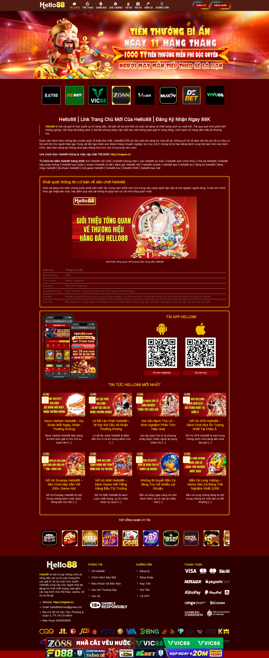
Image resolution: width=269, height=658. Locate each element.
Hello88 (75, 7)
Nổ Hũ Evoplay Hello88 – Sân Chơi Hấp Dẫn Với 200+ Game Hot (63, 484)
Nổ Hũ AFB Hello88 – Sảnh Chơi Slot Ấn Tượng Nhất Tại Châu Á (205, 425)
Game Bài (101, 7)
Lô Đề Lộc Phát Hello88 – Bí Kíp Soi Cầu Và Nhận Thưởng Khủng (111, 425)
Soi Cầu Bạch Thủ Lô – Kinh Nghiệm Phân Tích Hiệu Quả (158, 425)
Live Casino (116, 7)
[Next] (223, 96)
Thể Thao (87, 7)
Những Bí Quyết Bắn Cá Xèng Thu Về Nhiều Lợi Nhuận (158, 484)
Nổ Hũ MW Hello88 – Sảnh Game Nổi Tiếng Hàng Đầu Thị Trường (111, 484)
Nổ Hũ (138, 7)
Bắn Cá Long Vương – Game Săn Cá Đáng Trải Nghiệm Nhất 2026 (205, 484)
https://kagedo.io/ (120, 154)
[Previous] (46, 96)
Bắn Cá (149, 7)
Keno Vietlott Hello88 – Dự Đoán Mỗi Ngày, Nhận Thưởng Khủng (63, 425)
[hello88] (52, 5)
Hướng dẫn (162, 7)
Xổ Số (128, 7)
